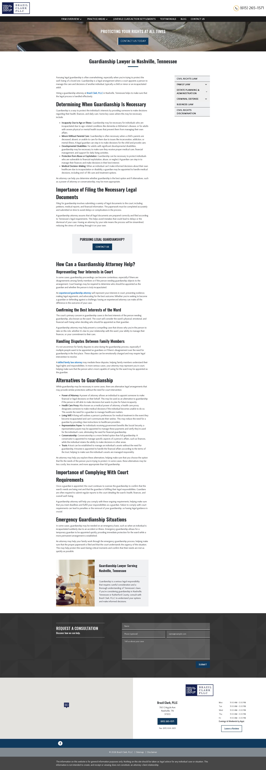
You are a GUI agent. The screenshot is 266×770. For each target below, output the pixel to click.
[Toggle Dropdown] (81, 19)
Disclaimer (152, 752)
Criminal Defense (187, 99)
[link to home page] (16, 8)
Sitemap (140, 752)
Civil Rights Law (187, 79)
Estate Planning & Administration (188, 92)
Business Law (185, 104)
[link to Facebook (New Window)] (60, 743)
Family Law (183, 84)
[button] (66, 705)
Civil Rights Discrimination (186, 112)
